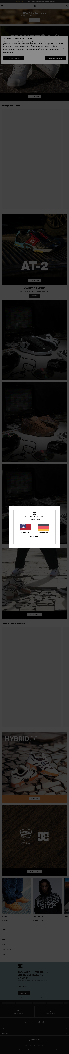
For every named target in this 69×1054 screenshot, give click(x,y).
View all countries (34, 536)
